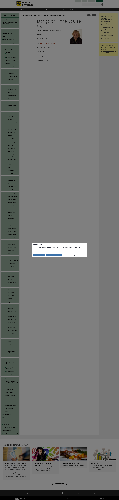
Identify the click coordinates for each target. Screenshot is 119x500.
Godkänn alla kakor (39, 255)
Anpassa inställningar (71, 255)
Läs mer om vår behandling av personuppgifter (44, 251)
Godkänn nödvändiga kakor (54, 255)
